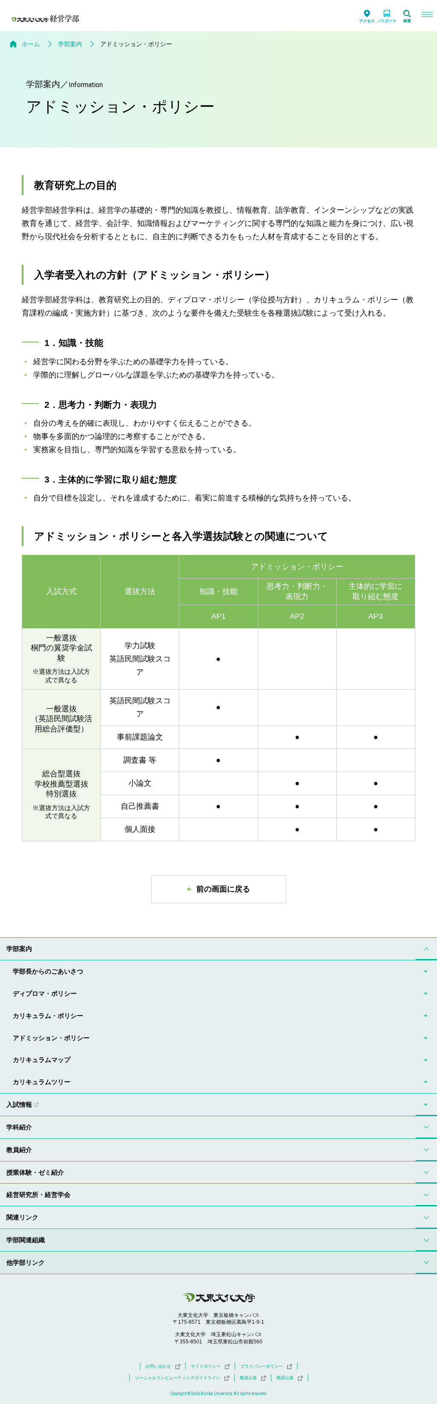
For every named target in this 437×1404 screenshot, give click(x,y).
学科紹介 (19, 1127)
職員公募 (285, 1377)
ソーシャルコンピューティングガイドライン (177, 1377)
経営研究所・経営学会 (38, 1194)
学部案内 (70, 44)
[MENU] (427, 15)
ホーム (31, 44)
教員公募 (248, 1377)
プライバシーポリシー (261, 1366)
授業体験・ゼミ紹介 (35, 1172)
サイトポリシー (206, 1366)
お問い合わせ (158, 1366)
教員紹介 (19, 1149)
